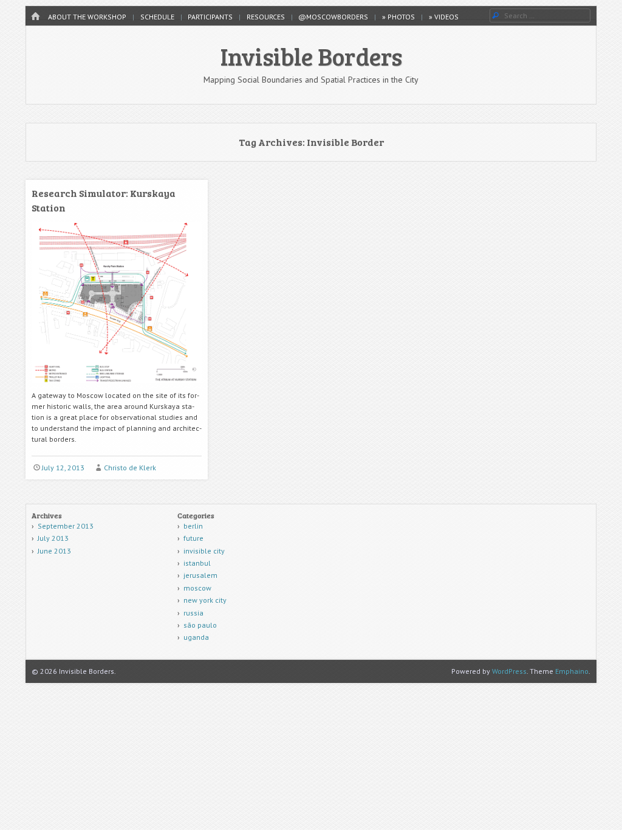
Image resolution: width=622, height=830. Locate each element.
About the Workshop (87, 16)
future (193, 538)
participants (210, 16)
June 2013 (54, 550)
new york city (205, 600)
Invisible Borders (311, 55)
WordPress (509, 671)
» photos (398, 16)
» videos (444, 16)
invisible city (204, 550)
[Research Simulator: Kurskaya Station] (117, 387)
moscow (197, 587)
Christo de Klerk (130, 467)
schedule (157, 16)
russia (193, 612)
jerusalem (200, 575)
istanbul (197, 563)
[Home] (35, 16)
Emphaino (572, 671)
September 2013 (66, 525)
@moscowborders (333, 16)
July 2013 (53, 538)
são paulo (200, 624)
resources (266, 16)
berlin (193, 525)
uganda (196, 637)
